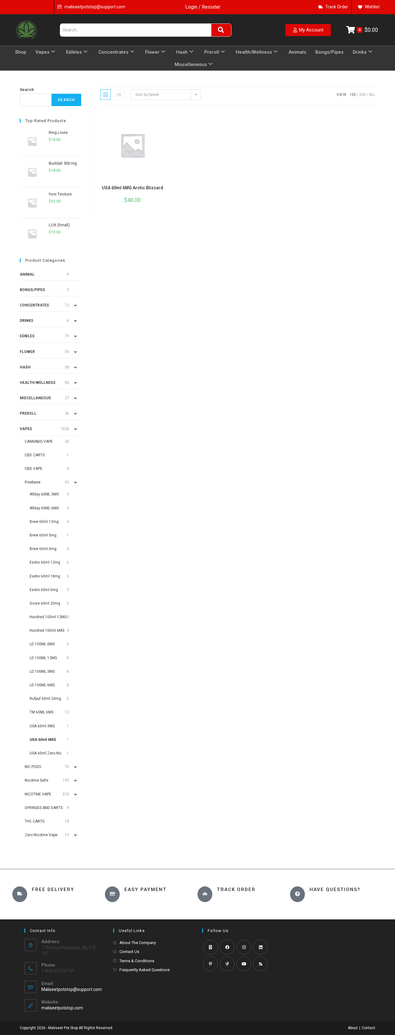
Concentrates (113, 52)
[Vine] (227, 963)
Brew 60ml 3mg (43, 535)
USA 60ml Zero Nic (46, 753)
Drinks (360, 52)
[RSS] (260, 963)
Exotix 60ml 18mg (45, 576)
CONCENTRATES (34, 305)
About (353, 1028)
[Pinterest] (210, 963)
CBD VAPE (33, 468)
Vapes (42, 52)
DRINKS (26, 320)
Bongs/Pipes (329, 52)
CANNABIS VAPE (39, 441)
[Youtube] (243, 963)
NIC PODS (33, 767)
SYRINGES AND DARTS (44, 808)
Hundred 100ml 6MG (47, 630)
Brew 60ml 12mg (44, 522)
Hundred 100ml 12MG (48, 617)
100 (352, 94)
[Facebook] (227, 947)
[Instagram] (243, 947)
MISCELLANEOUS (35, 398)
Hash (182, 52)
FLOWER (27, 352)
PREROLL (28, 413)
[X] (210, 947)
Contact (368, 1028)
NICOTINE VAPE (38, 794)
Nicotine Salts (36, 780)
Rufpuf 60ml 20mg (45, 698)
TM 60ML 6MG (42, 712)
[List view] (119, 94)
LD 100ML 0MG (42, 644)
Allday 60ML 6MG (44, 508)
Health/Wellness (254, 52)
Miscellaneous (191, 64)
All (372, 94)
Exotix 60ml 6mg (44, 590)
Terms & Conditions (136, 961)
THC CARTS (34, 821)
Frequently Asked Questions (144, 969)
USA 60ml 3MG (42, 726)
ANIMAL (27, 274)
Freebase (32, 482)
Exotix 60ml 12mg (45, 562)
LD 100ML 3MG (42, 671)
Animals (297, 52)
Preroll (211, 52)
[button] (160, 118)
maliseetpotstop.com (62, 1007)
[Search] (221, 30)
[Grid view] (105, 94)
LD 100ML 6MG (42, 685)
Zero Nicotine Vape (41, 835)
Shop (20, 52)
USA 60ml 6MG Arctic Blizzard (132, 187)
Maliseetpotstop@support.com (71, 989)
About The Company (137, 942)
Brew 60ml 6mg (43, 549)
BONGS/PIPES (32, 290)
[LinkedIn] (260, 947)
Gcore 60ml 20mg (45, 603)
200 (362, 94)
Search (27, 89)
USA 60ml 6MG (43, 739)
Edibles (74, 52)
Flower (152, 52)
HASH (25, 367)
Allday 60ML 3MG (44, 494)
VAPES (26, 429)
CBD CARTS (35, 455)
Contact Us (129, 951)
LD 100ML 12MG (43, 658)
